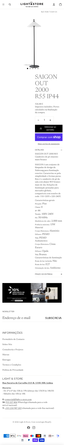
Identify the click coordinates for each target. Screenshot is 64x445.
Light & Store (24, 422)
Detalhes (39, 150)
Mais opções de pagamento (49, 144)
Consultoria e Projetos (12, 350)
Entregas (6, 360)
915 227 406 (11, 402)
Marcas (5, 355)
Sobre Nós (7, 345)
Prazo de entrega (43, 274)
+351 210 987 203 (13, 408)
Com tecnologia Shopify (41, 422)
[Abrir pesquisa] (10, 4)
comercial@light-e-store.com (18, 400)
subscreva (53, 318)
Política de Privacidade (12, 370)
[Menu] (3, 4)
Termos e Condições (11, 365)
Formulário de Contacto (13, 339)
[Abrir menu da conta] (54, 4)
